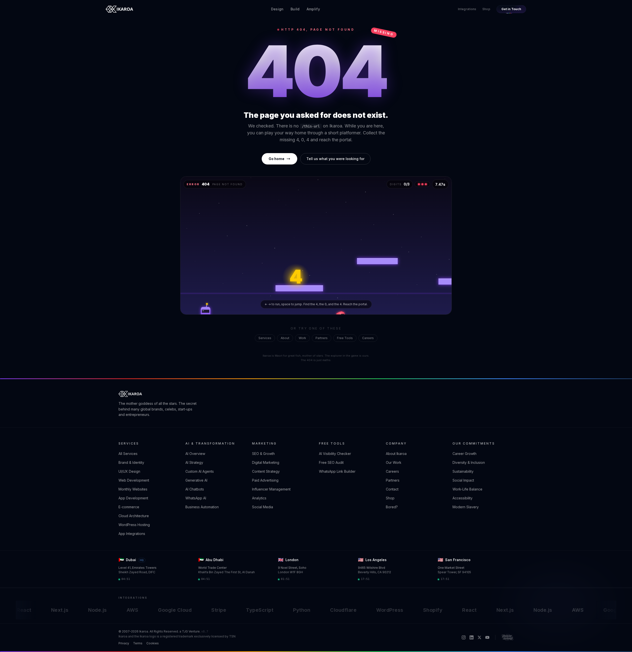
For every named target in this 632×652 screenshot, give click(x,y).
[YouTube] (487, 637)
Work (302, 338)
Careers (368, 338)
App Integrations (131, 533)
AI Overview (195, 453)
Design (277, 9)
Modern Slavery (466, 507)
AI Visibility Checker (335, 453)
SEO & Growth (263, 453)
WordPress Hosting (134, 525)
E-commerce (128, 507)
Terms (137, 643)
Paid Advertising (265, 480)
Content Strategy (266, 471)
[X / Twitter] (479, 637)
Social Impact (463, 480)
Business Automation (202, 507)
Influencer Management (271, 489)
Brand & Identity (131, 462)
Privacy (123, 643)
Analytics (259, 498)
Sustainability (463, 471)
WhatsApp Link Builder (337, 471)
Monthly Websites (132, 489)
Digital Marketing (265, 462)
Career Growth (464, 453)
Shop (486, 9)
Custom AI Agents (199, 471)
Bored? (392, 507)
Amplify (313, 9)
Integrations (467, 9)
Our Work (393, 462)
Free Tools (345, 338)
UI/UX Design (129, 471)
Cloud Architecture (133, 516)
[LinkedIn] (472, 637)
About (285, 338)
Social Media (262, 507)
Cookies (152, 643)
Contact (392, 489)
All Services (128, 453)
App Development (133, 498)
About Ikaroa (396, 453)
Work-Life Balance (467, 489)
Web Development (133, 480)
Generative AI (196, 480)
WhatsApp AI (195, 498)
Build (295, 9)
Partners (322, 338)
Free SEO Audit (331, 462)
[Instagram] (464, 637)
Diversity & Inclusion (469, 462)
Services (264, 338)
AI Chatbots (194, 489)
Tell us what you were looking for (335, 159)
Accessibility (463, 498)
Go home (276, 159)
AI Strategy (194, 462)
